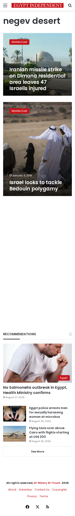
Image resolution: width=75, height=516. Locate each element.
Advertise (25, 490)
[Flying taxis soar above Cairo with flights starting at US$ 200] (14, 434)
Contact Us (42, 490)
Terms (44, 496)
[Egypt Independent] (37, 5)
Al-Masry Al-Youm (47, 483)
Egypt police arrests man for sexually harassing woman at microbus (48, 412)
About (12, 490)
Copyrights (59, 490)
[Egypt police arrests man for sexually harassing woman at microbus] (14, 414)
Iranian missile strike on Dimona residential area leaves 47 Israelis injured (37, 79)
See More (37, 452)
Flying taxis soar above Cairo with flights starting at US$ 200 (49, 432)
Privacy (32, 496)
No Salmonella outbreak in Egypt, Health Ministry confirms (35, 390)
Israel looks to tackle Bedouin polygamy (35, 185)
